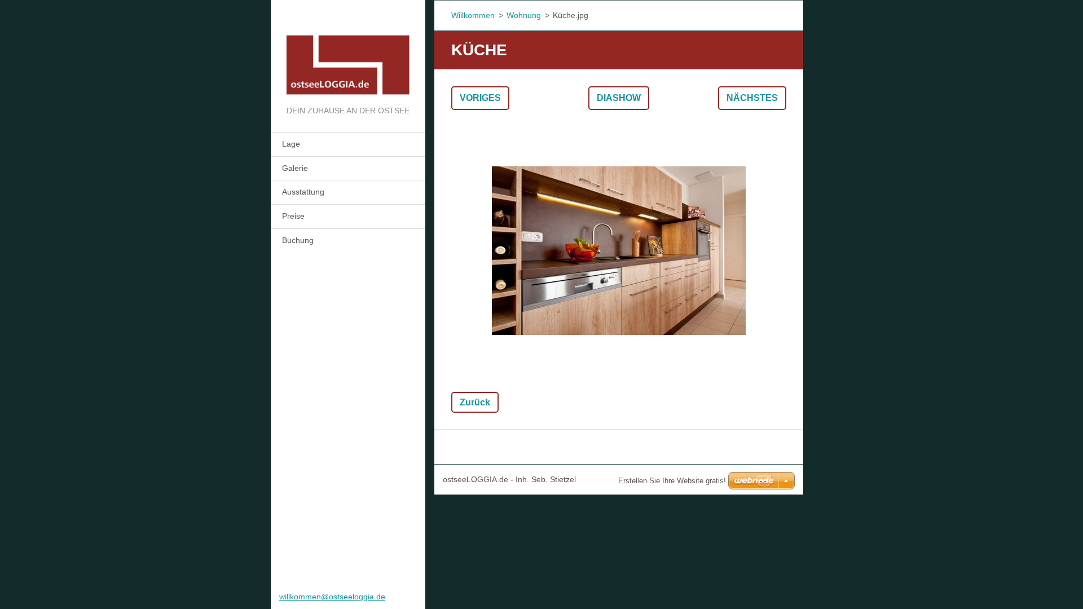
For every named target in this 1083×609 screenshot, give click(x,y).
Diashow (619, 98)
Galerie (295, 168)
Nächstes (752, 98)
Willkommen (473, 15)
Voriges (480, 98)
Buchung (298, 240)
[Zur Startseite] (348, 52)
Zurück (475, 402)
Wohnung (524, 15)
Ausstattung (303, 191)
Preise (293, 215)
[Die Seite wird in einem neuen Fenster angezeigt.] (619, 251)
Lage (291, 143)
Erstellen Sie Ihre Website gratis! (672, 480)
